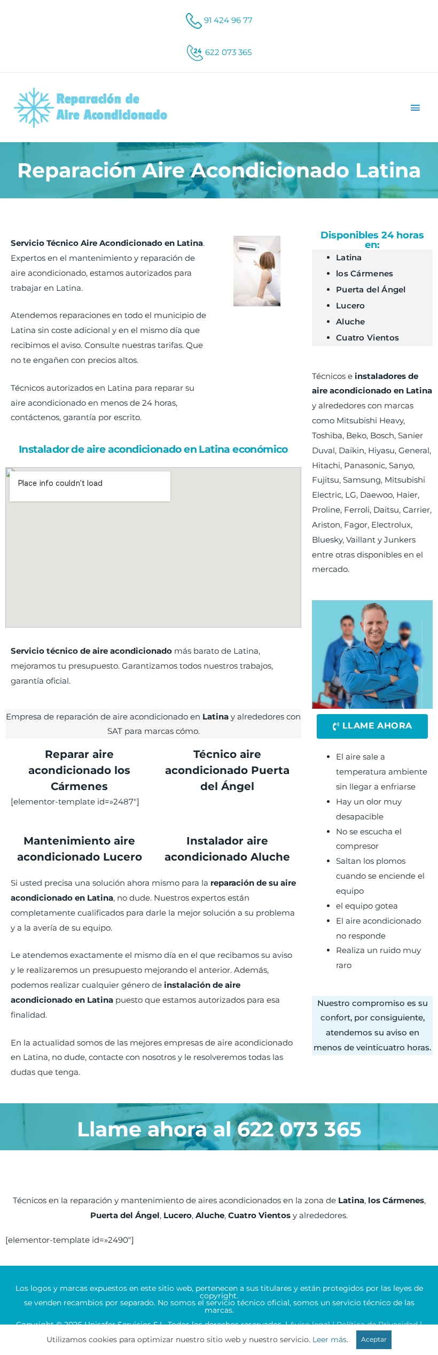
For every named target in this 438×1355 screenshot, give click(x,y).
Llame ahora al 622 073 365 (219, 1129)
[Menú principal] (415, 107)
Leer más (329, 1339)
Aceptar (374, 1339)
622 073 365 (228, 52)
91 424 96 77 (228, 20)
